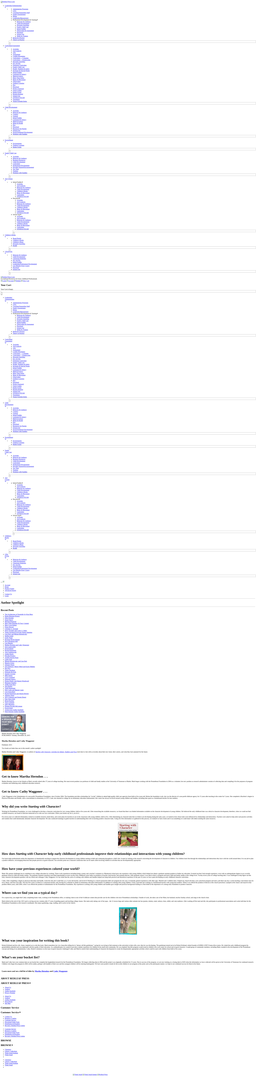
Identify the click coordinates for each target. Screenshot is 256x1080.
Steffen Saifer (9, 636)
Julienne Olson (9, 695)
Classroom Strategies (19, 258)
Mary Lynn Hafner (11, 625)
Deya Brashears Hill (11, 641)
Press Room (8, 1001)
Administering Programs (20, 9)
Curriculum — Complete (20, 58)
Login (7, 596)
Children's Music (18, 242)
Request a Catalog (10, 1018)
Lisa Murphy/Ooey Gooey (21, 266)
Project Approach (18, 89)
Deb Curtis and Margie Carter (14, 690)
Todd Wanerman (10, 688)
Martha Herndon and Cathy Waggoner (17, 645)
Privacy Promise (10, 993)
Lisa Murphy (9, 643)
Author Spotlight (10, 991)
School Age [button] (17, 214)
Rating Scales (17, 92)
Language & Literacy (19, 74)
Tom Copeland (9, 702)
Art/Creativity (17, 51)
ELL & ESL (17, 63)
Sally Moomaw (9, 704)
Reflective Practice (19, 38)
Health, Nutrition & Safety (21, 69)
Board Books (17, 238)
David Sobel (9, 708)
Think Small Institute (11, 1053)
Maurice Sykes (9, 663)
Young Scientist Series (20, 101)
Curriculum (16, 164)
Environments (17, 143)
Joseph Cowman (10, 674)
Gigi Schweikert (10, 692)
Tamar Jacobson (10, 670)
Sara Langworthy (10, 647)
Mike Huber (8, 675)
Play (14, 85)
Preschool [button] (16, 198)
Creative (15, 114)
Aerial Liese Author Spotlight (14, 710)
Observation (16, 81)
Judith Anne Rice (10, 684)
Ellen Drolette (9, 618)
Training (15, 171)
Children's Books (22, 191)
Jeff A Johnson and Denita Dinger (15, 697)
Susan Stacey (9, 620)
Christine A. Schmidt (11, 629)
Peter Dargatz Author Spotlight (14, 711)
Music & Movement (19, 80)
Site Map (7, 1003)
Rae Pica (7, 668)
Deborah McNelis (10, 672)
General (15, 116)
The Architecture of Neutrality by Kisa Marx (19, 614)
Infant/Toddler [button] (17, 182)
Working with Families (20, 134)
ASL (14, 53)
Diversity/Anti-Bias (23, 25)
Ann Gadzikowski (10, 652)
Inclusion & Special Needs (21, 71)
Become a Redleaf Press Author (15, 1025)
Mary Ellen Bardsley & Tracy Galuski (17, 623)
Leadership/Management (20, 18)
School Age (20, 34)
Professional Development (21, 165)
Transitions (16, 99)
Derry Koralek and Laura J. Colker (16, 630)
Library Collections (11, 1051)
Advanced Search (10, 590)
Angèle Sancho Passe (11, 657)
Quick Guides (17, 90)
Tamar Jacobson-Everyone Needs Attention (18, 632)
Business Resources (19, 160)
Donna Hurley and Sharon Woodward (17, 681)
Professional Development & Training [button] (25, 20)
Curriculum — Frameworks (21, 60)
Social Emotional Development (22, 132)
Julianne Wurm (9, 665)
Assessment (16, 54)
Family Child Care (22, 27)
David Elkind (9, 648)
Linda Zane (8, 659)
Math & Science (18, 76)
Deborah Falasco (10, 679)
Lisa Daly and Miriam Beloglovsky (16, 634)
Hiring (15, 16)
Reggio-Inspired (18, 94)
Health (15, 245)
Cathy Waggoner (60, 971)
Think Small (9, 1055)
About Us (8, 987)
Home (7, 587)
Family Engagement (19, 14)
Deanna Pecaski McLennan (13, 706)
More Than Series (18, 78)
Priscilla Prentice (10, 656)
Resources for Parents (19, 129)
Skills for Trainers (22, 36)
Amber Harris (9, 654)
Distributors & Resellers (12, 1024)
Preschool (20, 32)
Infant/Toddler (21, 29)
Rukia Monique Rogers (12, 616)
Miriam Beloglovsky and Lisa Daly (16, 661)
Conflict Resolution (19, 56)
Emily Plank (9, 638)
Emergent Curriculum (19, 65)
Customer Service (10, 1020)
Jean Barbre (8, 686)
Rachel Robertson (10, 650)
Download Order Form (12, 1022)
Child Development (23, 23)
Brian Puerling (9, 701)
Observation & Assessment (25, 31)
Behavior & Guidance (24, 22)
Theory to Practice (18, 40)
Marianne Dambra (10, 683)
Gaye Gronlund (10, 677)
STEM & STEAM (19, 98)
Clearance (8, 1049)
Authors (7, 989)
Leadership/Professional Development (25, 264)
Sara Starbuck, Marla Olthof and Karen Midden (20, 666)
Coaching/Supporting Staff (21, 13)
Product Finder (9, 589)
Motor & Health (18, 123)
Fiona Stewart (9, 627)
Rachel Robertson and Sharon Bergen (17, 693)
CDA (14, 11)
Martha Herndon (42, 971)
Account (7, 585)
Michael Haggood (10, 621)
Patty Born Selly (10, 699)
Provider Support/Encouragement (23, 167)
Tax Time (16, 169)
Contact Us (8, 594)
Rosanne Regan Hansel (12, 639)
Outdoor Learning (18, 83)
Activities (16, 49)
